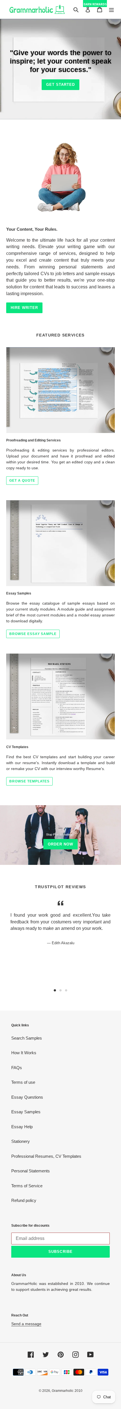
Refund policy (23, 1200)
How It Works (23, 1052)
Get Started (60, 84)
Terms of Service (26, 1185)
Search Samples (26, 1038)
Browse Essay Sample (33, 634)
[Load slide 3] (66, 990)
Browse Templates (29, 781)
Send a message (26, 1324)
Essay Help (22, 1126)
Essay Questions (27, 1097)
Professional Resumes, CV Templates (46, 1156)
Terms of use (23, 1082)
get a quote (22, 481)
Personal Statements (30, 1170)
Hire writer (24, 308)
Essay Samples (26, 1111)
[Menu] (111, 9)
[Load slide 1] (55, 990)
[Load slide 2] (60, 990)
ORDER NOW (60, 844)
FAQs (16, 1067)
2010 (78, 1391)
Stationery (20, 1141)
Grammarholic (62, 1391)
